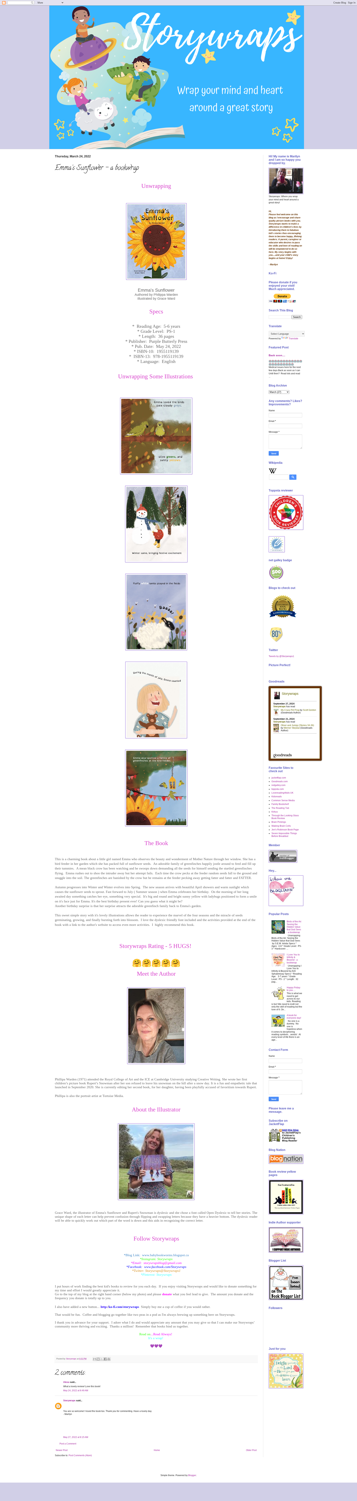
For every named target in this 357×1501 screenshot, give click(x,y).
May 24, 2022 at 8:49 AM (75, 1390)
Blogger (192, 1475)
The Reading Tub (280, 808)
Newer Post (61, 1450)
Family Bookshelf (280, 804)
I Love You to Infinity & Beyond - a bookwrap (293, 958)
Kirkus (274, 811)
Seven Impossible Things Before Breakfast (284, 834)
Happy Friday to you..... (293, 988)
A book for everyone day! (294, 1016)
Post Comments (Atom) (80, 1455)
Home (157, 1450)
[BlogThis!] (98, 1359)
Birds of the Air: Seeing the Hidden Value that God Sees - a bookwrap (294, 927)
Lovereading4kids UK (282, 793)
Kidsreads (276, 796)
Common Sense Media (283, 800)
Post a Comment (68, 1443)
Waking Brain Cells (281, 826)
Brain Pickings (278, 822)
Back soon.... (277, 355)
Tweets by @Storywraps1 (281, 656)
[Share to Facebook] (105, 1359)
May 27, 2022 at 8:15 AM (75, 1437)
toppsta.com (277, 789)
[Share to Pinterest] (109, 1359)
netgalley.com (278, 785)
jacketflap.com (278, 777)
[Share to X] (102, 1359)
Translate (293, 338)
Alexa (66, 1382)
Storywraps (69, 1400)
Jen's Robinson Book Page (285, 829)
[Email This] (95, 1359)
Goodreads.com (279, 781)
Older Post (251, 1450)
